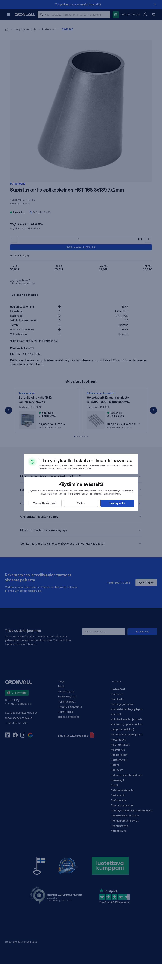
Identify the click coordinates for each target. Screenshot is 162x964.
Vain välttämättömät (44, 503)
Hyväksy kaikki (117, 503)
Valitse (81, 503)
